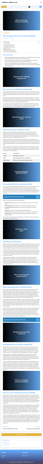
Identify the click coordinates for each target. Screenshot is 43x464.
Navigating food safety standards (10, 50)
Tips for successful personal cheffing (10, 51)
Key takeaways (7, 43)
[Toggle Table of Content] (37, 42)
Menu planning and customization (9, 49)
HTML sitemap (25, 455)
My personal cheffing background (9, 44)
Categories (3, 455)
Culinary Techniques (6, 444)
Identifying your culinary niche (9, 46)
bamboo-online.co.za (9, 2)
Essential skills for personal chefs (9, 47)
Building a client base (7, 48)
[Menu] (41, 2)
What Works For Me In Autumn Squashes (26, 6)
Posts (2, 457)
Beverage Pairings (5, 442)
